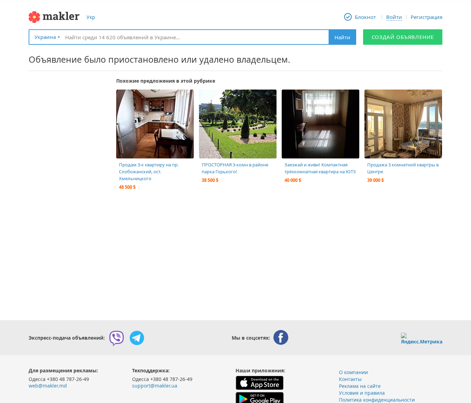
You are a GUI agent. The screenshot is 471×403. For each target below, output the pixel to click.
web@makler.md (48, 385)
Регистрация (426, 16)
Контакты (350, 379)
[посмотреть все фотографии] (124, 98)
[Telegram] (137, 338)
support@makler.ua (154, 385)
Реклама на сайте (360, 386)
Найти (342, 37)
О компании (353, 372)
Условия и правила (362, 393)
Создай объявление (403, 36)
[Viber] (116, 338)
